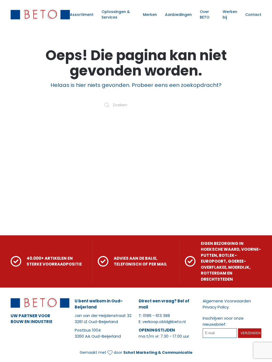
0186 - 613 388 (156, 315)
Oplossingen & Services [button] (115, 14)
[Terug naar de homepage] (40, 14)
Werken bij (230, 14)
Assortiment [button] (82, 14)
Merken (150, 14)
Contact (253, 14)
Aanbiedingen (178, 14)
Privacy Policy (216, 307)
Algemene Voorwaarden (227, 301)
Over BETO (205, 14)
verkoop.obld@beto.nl (164, 321)
